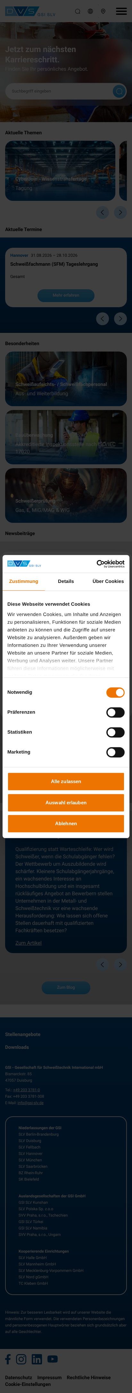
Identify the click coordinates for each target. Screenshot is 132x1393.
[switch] (115, 712)
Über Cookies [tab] (108, 581)
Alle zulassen (66, 781)
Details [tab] (66, 581)
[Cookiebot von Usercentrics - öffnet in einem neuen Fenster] (97, 564)
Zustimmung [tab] (23, 581)
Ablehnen (66, 823)
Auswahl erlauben (66, 802)
